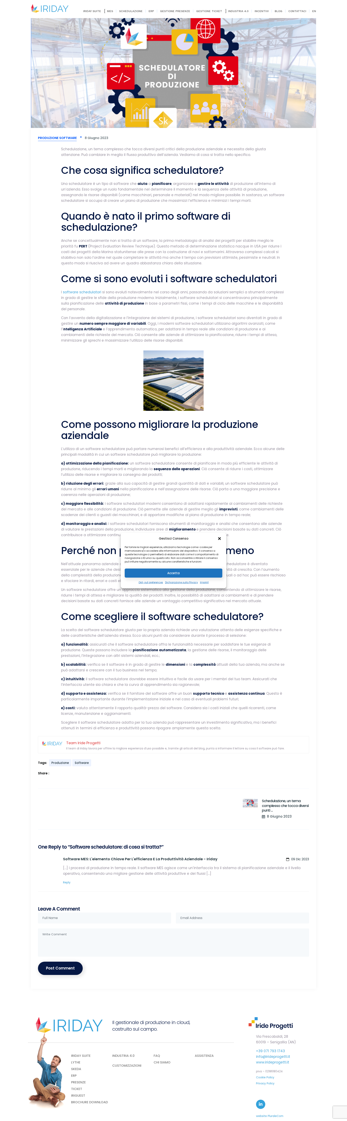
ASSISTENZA (204, 1055)
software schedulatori (82, 292)
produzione (60, 763)
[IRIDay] (49, 8)
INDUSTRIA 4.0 (123, 1055)
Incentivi (262, 11)
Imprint (204, 582)
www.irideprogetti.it (272, 1062)
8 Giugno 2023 (279, 816)
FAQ (157, 1055)
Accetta (173, 573)
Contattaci (297, 11)
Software (68, 138)
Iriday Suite (92, 11)
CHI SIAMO (162, 1062)
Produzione (48, 138)
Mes (110, 11)
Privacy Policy (265, 1083)
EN (314, 11)
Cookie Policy (265, 1077)
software (82, 763)
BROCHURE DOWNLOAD (89, 1102)
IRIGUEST (78, 1095)
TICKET (76, 1089)
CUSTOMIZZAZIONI (126, 1065)
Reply (66, 882)
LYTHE (75, 1062)
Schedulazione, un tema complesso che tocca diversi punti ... (285, 805)
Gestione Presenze (175, 11)
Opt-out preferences (151, 582)
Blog (278, 11)
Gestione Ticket (209, 11)
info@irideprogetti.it (273, 1056)
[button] (219, 538)
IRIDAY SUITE (81, 1055)
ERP (151, 11)
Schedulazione (131, 11)
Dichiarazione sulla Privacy (181, 582)
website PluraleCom (269, 1116)
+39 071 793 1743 (270, 1051)
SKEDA (76, 1069)
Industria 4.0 (238, 11)
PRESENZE (78, 1082)
